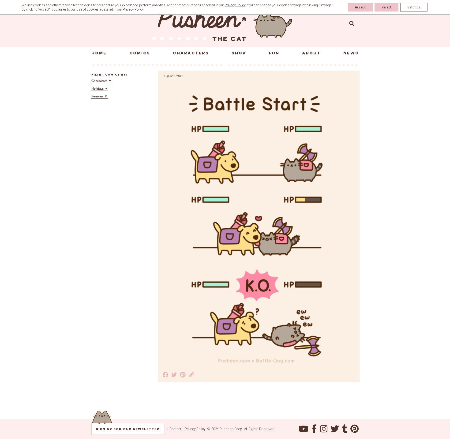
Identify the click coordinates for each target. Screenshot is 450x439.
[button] (351, 23)
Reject (386, 7)
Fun (274, 53)
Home (99, 53)
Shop (239, 53)
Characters (191, 53)
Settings (413, 7)
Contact (175, 429)
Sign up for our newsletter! (128, 429)
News (351, 53)
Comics (139, 53)
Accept (360, 7)
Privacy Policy (195, 429)
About (311, 53)
